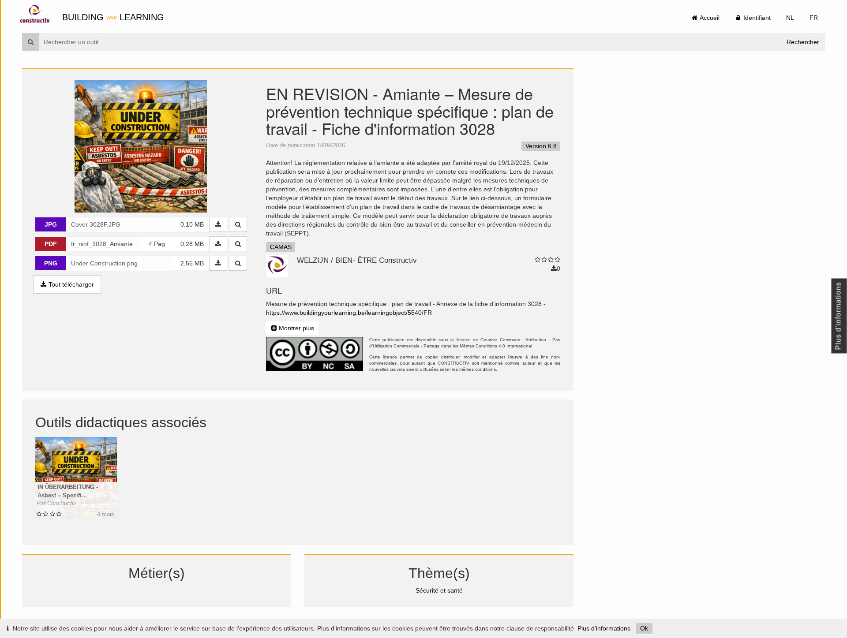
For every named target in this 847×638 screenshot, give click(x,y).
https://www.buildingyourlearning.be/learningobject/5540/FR (349, 312)
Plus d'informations (603, 628)
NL (790, 17)
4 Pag (157, 243)
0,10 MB (192, 224)
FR (814, 17)
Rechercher (803, 41)
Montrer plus (295, 328)
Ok (644, 628)
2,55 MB (192, 263)
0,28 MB (192, 243)
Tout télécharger (70, 284)
